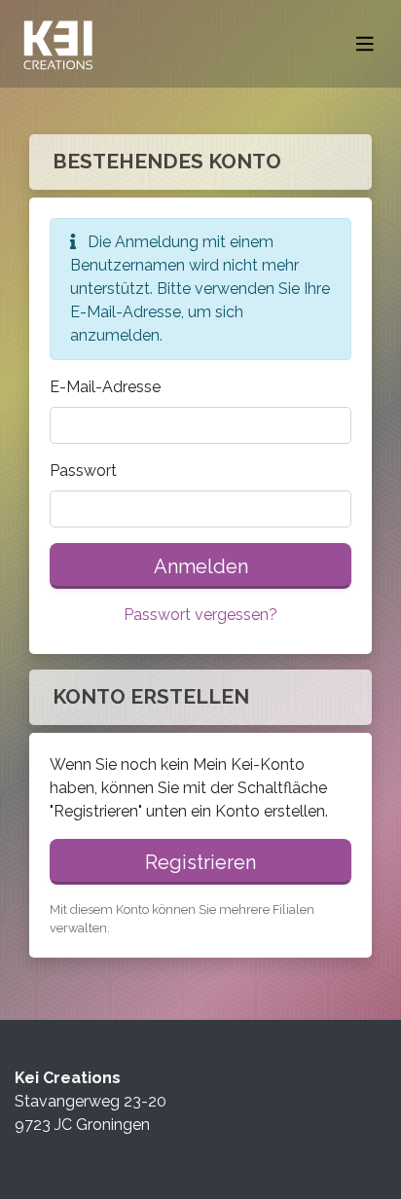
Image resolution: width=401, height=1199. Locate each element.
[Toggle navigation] (365, 44)
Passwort (83, 470)
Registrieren (200, 862)
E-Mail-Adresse (105, 387)
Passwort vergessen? (200, 614)
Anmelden (201, 566)
